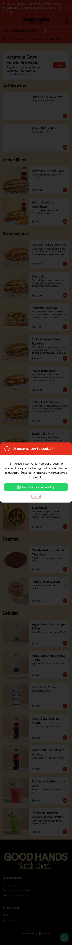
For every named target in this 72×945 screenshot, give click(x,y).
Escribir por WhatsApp (38, 487)
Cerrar (36, 496)
